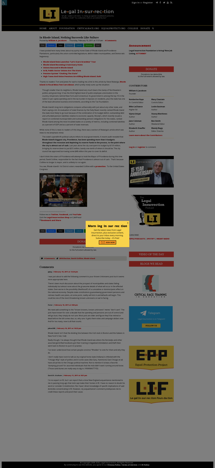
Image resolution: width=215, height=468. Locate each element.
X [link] (127, 223)
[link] (107, 223)
